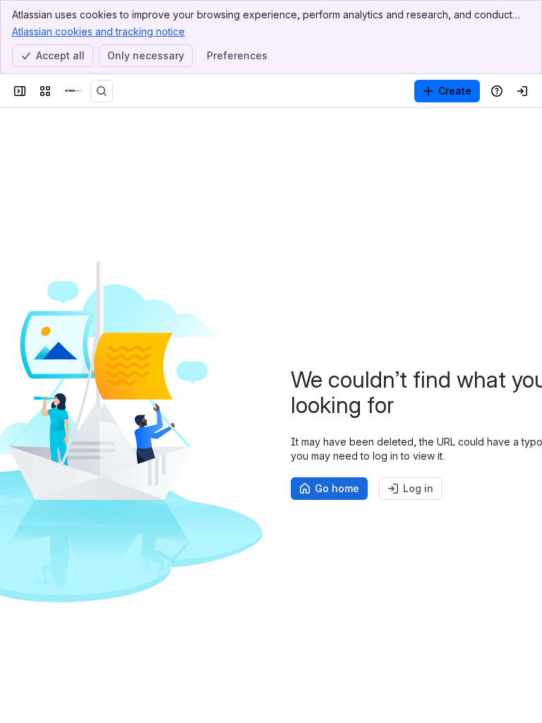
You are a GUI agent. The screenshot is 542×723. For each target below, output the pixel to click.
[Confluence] (73, 91)
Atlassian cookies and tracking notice (98, 31)
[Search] (101, 91)
